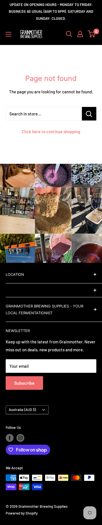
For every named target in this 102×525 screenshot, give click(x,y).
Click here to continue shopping (51, 131)
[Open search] (69, 34)
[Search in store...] (89, 114)
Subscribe (24, 383)
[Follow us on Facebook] (10, 438)
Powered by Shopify (22, 513)
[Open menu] (8, 34)
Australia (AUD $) (22, 409)
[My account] (80, 34)
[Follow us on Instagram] (20, 438)
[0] (91, 34)
